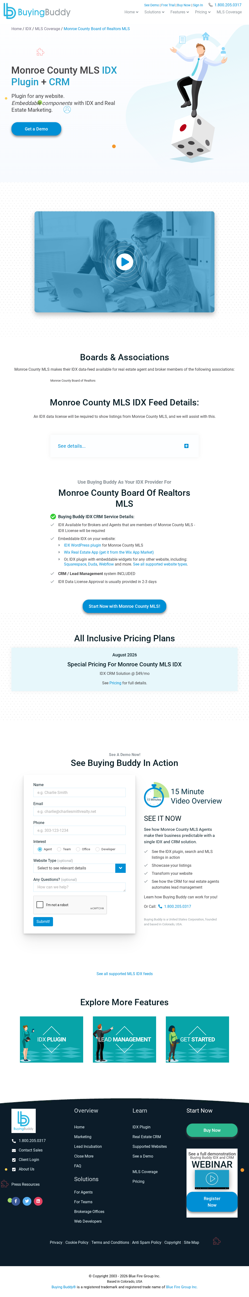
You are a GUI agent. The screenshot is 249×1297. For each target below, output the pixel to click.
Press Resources (25, 1184)
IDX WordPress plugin (82, 545)
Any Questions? (55, 879)
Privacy (56, 1242)
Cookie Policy (77, 1242)
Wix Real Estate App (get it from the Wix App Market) (109, 552)
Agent (48, 849)
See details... (72, 446)
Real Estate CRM (147, 1136)
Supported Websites (150, 1146)
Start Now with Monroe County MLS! (124, 606)
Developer (108, 849)
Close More (83, 1156)
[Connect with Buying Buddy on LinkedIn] (38, 1201)
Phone (38, 822)
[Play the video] (124, 262)
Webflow (106, 564)
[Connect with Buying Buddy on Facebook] (15, 1201)
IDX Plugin (142, 1127)
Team (67, 849)
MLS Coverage (229, 12)
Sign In (198, 5)
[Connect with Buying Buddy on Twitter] (27, 1201)
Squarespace (75, 564)
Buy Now (184, 5)
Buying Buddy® (64, 1287)
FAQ (77, 1166)
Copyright (172, 1242)
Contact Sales (31, 1150)
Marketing (82, 1136)
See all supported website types (160, 564)
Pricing (201, 12)
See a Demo (143, 1156)
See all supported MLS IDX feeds (125, 973)
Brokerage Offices (89, 1211)
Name (38, 784)
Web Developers (88, 1221)
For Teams (83, 1202)
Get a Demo (36, 128)
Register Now (212, 1202)
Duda (92, 564)
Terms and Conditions (110, 1242)
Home (129, 12)
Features (177, 12)
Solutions (152, 12)
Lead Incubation (88, 1146)
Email (38, 803)
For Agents (83, 1192)
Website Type (53, 860)
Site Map (191, 1242)
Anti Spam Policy (146, 1242)
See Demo (151, 5)
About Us (26, 1169)
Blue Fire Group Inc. (182, 1287)
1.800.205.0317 (227, 5)
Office (86, 849)
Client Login (29, 1159)
